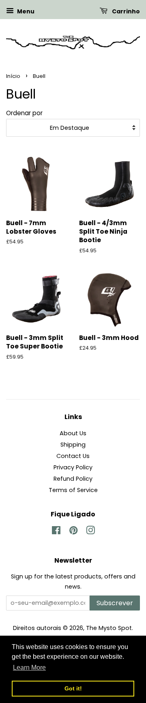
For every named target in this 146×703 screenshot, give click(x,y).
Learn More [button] (29, 667)
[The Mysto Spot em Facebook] (56, 532)
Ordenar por (24, 113)
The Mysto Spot (109, 628)
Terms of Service (73, 490)
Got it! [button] (73, 688)
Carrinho (125, 11)
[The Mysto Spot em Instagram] (90, 532)
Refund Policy (73, 479)
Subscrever (115, 603)
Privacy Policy (73, 467)
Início (13, 76)
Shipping (73, 445)
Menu (25, 11)
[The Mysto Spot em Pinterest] (73, 532)
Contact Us (73, 456)
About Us (73, 433)
